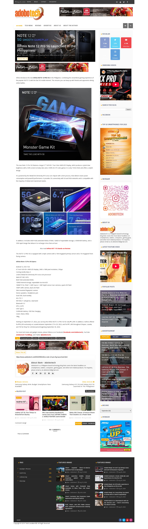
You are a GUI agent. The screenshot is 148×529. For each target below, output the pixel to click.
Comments (126, 337)
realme (19, 397)
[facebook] (127, 2)
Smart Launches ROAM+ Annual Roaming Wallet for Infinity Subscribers (77, 478)
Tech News (29, 25)
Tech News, (71, 55)
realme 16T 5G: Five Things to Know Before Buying (25, 414)
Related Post (21, 391)
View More (91, 391)
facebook (91, 423)
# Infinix (35, 338)
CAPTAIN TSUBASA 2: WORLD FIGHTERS (54, 397)
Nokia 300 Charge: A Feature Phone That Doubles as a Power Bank (82, 414)
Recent (116, 337)
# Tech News (61, 338)
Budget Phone (25, 469)
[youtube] (120, 2)
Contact (43, 2)
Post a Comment (23, 434)
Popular (105, 337)
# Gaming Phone (26, 338)
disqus (84, 423)
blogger (78, 423)
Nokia (73, 397)
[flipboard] (130, 2)
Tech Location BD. (31, 523)
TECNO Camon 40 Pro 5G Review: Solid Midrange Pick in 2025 (115, 357)
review (22, 481)
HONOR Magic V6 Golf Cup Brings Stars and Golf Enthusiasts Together (114, 307)
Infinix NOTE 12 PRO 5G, (61, 55)
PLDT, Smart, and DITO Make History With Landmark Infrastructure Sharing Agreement (77, 506)
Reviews (38, 25)
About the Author (70, 25)
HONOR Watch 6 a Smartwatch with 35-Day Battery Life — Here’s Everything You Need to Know (116, 502)
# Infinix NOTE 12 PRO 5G (47, 338)
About (36, 2)
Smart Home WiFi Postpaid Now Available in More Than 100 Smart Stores (77, 488)
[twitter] (123, 2)
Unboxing (23, 477)
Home (29, 2)
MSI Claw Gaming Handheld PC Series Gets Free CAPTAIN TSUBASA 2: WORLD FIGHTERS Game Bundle (54, 415)
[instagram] (116, 2)
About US (57, 25)
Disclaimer (52, 2)
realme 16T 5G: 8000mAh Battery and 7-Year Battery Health (114, 319)
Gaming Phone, (44, 55)
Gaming (23, 473)
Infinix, (52, 55)
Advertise (47, 25)
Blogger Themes (90, 526)
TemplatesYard (69, 526)
